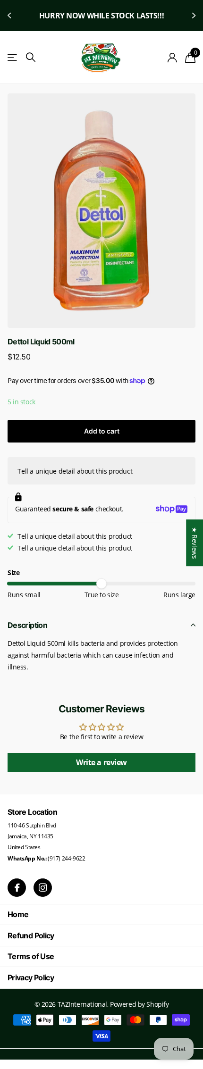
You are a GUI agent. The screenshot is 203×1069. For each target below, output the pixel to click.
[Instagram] (43, 887)
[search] (30, 57)
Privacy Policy (31, 977)
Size (13, 572)
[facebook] (17, 887)
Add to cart (101, 431)
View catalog (13, 58)
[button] (10, 15)
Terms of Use (31, 956)
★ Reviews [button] (194, 543)
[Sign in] (173, 57)
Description (27, 625)
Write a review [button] (101, 762)
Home (18, 914)
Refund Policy (31, 935)
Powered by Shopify (139, 1004)
